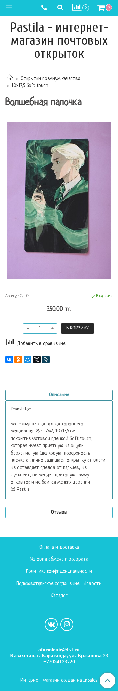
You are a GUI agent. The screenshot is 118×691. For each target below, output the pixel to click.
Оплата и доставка (59, 547)
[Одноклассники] (18, 359)
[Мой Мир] (27, 359)
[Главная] (10, 79)
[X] (37, 359)
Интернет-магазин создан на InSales (58, 680)
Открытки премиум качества (50, 79)
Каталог (59, 596)
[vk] (51, 624)
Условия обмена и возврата (59, 559)
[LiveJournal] (46, 359)
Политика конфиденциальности (59, 571)
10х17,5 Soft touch (29, 85)
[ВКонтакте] (9, 359)
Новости (93, 584)
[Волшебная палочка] (59, 200)
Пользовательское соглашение (47, 584)
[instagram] (66, 624)
